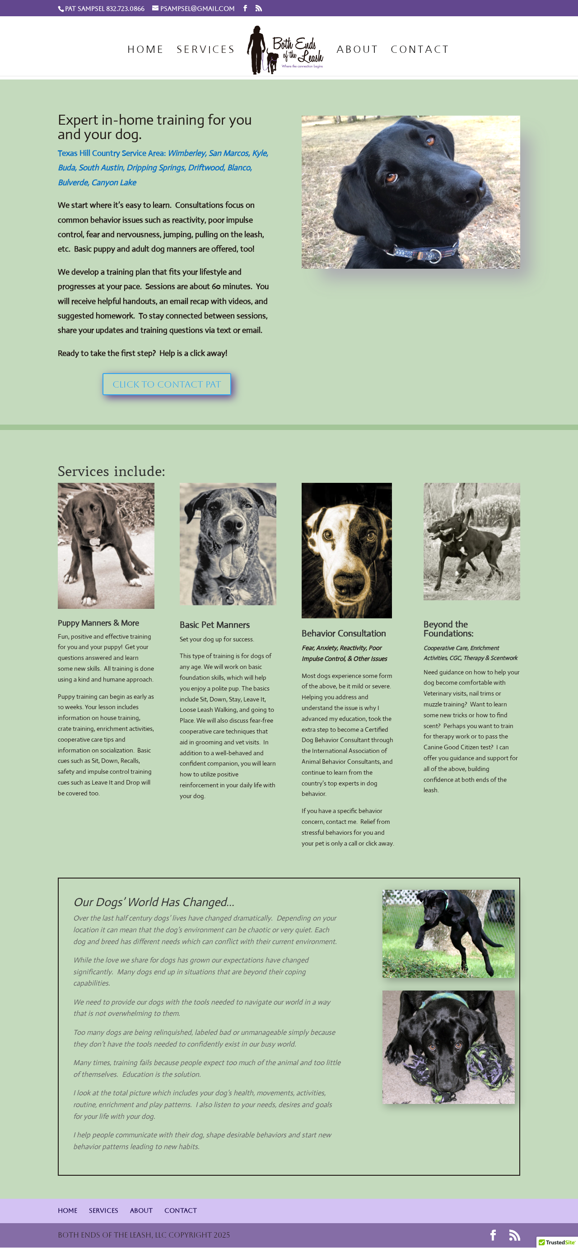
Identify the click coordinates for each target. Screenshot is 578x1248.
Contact (420, 50)
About (357, 50)
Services (206, 50)
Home (146, 50)
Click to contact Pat (166, 384)
